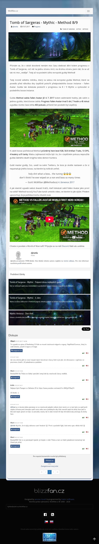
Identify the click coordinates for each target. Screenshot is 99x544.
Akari (12, 341)
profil (19, 263)
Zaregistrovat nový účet (49, 466)
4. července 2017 (66, 182)
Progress (37, 27)
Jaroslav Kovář (40, 499)
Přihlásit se (49, 461)
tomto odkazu (69, 261)
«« (41, 472)
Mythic (78, 29)
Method (85, 29)
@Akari (13, 407)
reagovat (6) (17, 351)
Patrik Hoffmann (67, 499)
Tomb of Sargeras (69, 29)
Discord (65, 246)
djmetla (15, 27)
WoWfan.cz (13, 11)
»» (57, 472)
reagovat (15, 377)
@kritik (12, 426)
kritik (12, 385)
